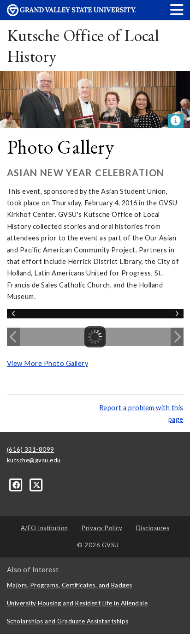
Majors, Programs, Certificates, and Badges (69, 585)
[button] (177, 9)
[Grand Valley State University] (71, 13)
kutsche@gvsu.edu (34, 460)
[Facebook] (17, 484)
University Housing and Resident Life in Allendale (77, 603)
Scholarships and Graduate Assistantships (68, 621)
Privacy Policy (102, 528)
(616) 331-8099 (30, 449)
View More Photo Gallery (48, 363)
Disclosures (153, 528)
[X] (36, 484)
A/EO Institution (44, 528)
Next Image (177, 337)
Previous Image (13, 337)
